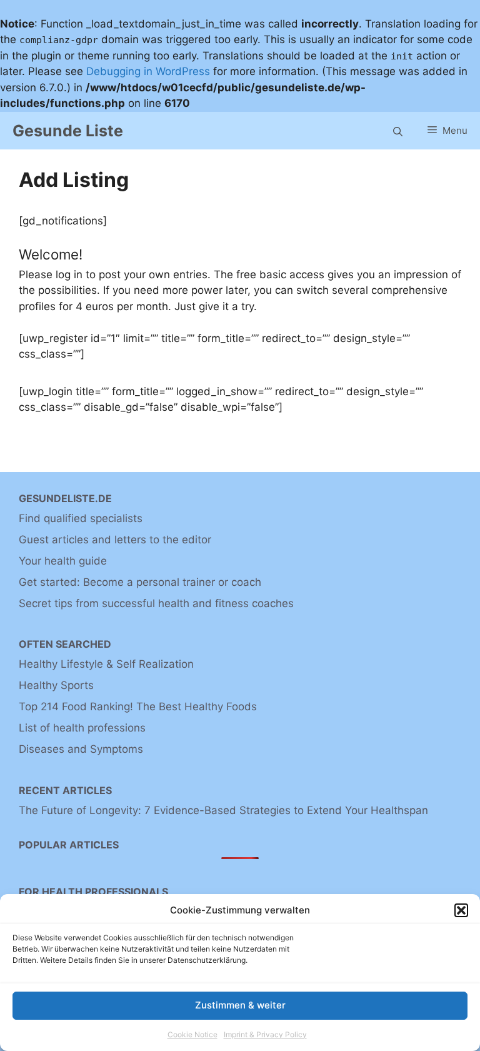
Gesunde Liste (67, 130)
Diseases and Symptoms (81, 749)
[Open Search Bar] (398, 130)
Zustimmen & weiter (240, 1005)
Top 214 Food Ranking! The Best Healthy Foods (138, 706)
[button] (461, 910)
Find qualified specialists (80, 518)
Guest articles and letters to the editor (115, 539)
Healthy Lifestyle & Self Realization (106, 664)
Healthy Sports (56, 685)
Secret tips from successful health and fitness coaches (156, 603)
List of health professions (82, 728)
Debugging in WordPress (148, 71)
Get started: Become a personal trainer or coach (140, 582)
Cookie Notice (193, 1034)
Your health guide (63, 561)
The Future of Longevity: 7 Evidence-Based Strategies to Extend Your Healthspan (223, 810)
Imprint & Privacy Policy (265, 1034)
